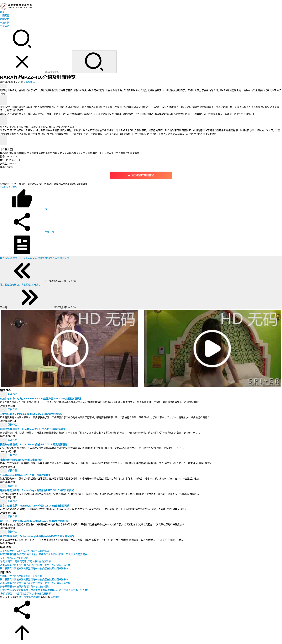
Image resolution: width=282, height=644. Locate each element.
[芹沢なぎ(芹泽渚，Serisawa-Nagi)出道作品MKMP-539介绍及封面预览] (4, 531)
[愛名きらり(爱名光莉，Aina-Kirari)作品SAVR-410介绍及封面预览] (4, 516)
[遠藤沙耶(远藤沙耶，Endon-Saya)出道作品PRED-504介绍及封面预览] (4, 486)
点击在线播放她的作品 (141, 175)
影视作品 (30, 82)
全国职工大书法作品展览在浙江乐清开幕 (21, 576)
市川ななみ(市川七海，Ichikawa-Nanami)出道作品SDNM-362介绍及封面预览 (41, 398)
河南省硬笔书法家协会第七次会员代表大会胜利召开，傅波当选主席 (35, 565)
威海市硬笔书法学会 (29, 597)
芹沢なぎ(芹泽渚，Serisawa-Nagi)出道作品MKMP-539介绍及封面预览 (37, 536)
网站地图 (55, 597)
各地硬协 (4, 19)
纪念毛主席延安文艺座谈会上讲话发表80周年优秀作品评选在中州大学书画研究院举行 (45, 590)
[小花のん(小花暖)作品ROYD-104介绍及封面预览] (4, 470)
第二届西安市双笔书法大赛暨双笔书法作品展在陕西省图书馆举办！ (35, 568)
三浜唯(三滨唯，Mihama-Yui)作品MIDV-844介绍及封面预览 (31, 414)
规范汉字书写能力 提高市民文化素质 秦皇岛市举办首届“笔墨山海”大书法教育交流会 (43, 554)
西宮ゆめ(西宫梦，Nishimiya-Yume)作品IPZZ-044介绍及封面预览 (34, 505)
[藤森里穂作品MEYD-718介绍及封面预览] (4, 455)
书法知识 (4, 22)
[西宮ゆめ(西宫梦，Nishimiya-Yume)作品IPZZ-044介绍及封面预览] (4, 501)
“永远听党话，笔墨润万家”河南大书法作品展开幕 (25, 561)
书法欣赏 (4, 26)
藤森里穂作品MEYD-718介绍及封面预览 (21, 460)
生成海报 (49, 232)
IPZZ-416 (5, 186)
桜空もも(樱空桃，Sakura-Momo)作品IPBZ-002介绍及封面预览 (33, 444)
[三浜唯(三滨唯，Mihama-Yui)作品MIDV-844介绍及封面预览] (4, 409)
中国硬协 (4, 15)
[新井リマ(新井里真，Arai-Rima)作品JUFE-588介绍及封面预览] (4, 424)
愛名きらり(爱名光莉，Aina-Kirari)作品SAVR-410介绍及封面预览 (34, 521)
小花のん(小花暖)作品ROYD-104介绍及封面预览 (25, 475)
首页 (2, 12)
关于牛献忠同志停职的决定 (14, 558)
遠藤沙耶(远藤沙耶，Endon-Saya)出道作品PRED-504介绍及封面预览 (37, 490)
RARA (13, 186)
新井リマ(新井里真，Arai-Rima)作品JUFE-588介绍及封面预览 (33, 429)
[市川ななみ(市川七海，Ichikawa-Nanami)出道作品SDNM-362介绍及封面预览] (4, 394)
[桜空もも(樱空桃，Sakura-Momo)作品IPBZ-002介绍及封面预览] (4, 440)
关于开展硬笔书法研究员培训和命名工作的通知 (24, 551)
